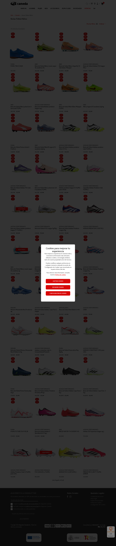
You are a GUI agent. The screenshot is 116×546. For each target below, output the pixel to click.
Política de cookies (60, 275)
